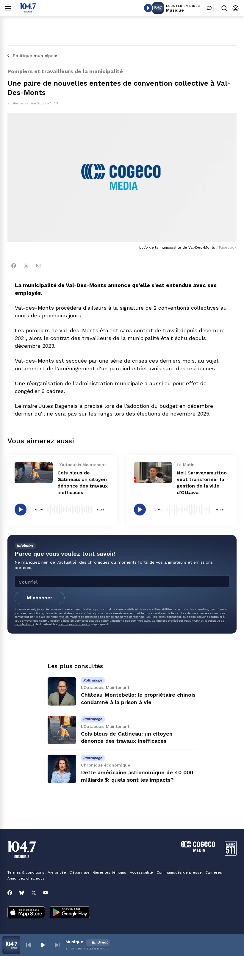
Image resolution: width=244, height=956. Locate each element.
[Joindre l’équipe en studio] (209, 8)
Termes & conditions (25, 872)
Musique (175, 10)
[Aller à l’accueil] (28, 11)
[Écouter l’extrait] (20, 509)
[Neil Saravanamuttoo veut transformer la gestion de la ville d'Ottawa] (153, 472)
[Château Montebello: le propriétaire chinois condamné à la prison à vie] (62, 691)
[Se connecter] (235, 8)
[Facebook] (13, 265)
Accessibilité (141, 872)
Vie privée (57, 872)
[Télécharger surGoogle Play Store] (70, 912)
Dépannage (80, 872)
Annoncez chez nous (26, 878)
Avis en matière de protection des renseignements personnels (102, 616)
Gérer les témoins (109, 872)
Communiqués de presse (179, 872)
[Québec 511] (231, 854)
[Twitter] (26, 265)
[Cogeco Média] (198, 850)
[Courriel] (38, 265)
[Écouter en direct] (148, 8)
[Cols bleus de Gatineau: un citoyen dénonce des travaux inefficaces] (34, 472)
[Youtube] (45, 892)
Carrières (213, 872)
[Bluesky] (21, 892)
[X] (33, 892)
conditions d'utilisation (74, 624)
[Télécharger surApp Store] (26, 912)
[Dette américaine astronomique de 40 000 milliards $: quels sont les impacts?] (62, 769)
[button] (29, 945)
